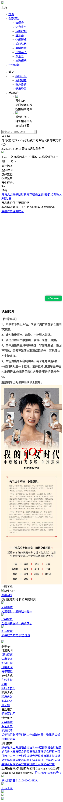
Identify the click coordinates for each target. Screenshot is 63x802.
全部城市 (35, 734)
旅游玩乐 (21, 60)
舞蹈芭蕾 (21, 48)
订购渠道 (7, 654)
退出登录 (21, 88)
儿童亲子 (21, 52)
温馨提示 (18, 211)
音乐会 (19, 35)
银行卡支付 (8, 688)
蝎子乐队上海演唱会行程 (16, 747)
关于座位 (7, 671)
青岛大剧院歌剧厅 (12, 194)
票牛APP (6, 595)
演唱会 (19, 22)
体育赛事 (21, 26)
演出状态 (7, 658)
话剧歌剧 (21, 31)
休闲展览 (21, 39)
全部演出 (14, 18)
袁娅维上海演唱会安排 (41, 764)
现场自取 (7, 696)
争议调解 (9, 739)
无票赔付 (7, 722)
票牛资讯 (46, 734)
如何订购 (7, 663)
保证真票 (7, 726)
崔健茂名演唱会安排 (14, 764)
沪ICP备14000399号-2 (48, 772)
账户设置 (21, 84)
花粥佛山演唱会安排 (47, 760)
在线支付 (7, 679)
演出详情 (7, 211)
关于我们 (7, 734)
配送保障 (7, 730)
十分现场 (14, 64)
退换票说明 (8, 713)
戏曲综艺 (21, 43)
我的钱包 (21, 80)
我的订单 (21, 76)
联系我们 (18, 734)
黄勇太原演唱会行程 (42, 751)
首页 (11, 14)
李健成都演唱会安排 (22, 760)
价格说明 (7, 667)
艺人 (26, 734)
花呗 (4, 684)
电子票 (5, 705)
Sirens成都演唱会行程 (45, 747)
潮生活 (19, 56)
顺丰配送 (7, 701)
